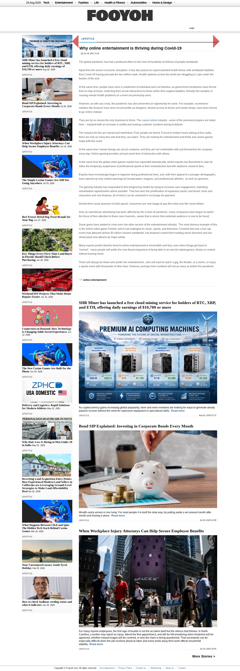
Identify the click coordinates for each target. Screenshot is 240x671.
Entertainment (64, 2)
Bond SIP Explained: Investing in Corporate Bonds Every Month (42, 105)
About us (170, 668)
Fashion (83, 2)
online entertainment (94, 279)
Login (191, 28)
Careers (182, 668)
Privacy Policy (125, 668)
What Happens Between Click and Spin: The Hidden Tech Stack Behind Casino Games (46, 528)
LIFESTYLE (27, 75)
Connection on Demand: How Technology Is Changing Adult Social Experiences (47, 330)
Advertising (156, 668)
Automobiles (139, 2)
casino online (149, 120)
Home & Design (162, 2)
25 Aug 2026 (33, 2)
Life (96, 2)
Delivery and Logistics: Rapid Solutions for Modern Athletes (46, 407)
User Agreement (107, 668)
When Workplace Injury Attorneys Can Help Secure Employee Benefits (46, 145)
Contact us (141, 668)
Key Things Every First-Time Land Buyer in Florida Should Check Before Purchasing (47, 256)
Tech (46, 2)
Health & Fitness (114, 2)
